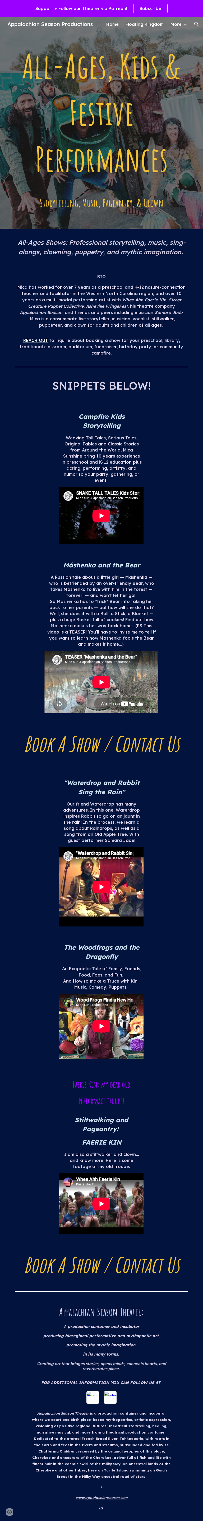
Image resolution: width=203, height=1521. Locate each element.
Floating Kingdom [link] (145, 24)
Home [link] (112, 24)
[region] (101, 8)
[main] (101, 126)
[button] (196, 24)
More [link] (176, 24)
